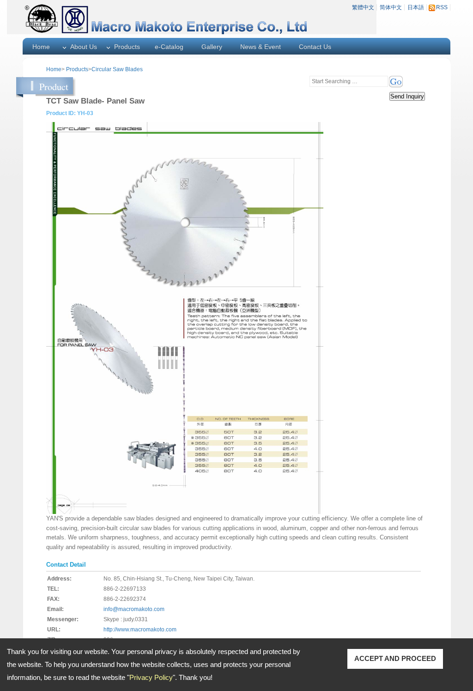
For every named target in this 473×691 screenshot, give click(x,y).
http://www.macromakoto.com (139, 629)
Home (41, 46)
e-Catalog (169, 46)
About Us (83, 46)
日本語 (415, 7)
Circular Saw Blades (117, 69)
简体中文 (391, 7)
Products (127, 46)
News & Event (260, 46)
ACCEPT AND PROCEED (395, 658)
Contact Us (315, 46)
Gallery (211, 46)
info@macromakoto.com (133, 609)
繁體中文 (363, 7)
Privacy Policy (151, 677)
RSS (442, 7)
